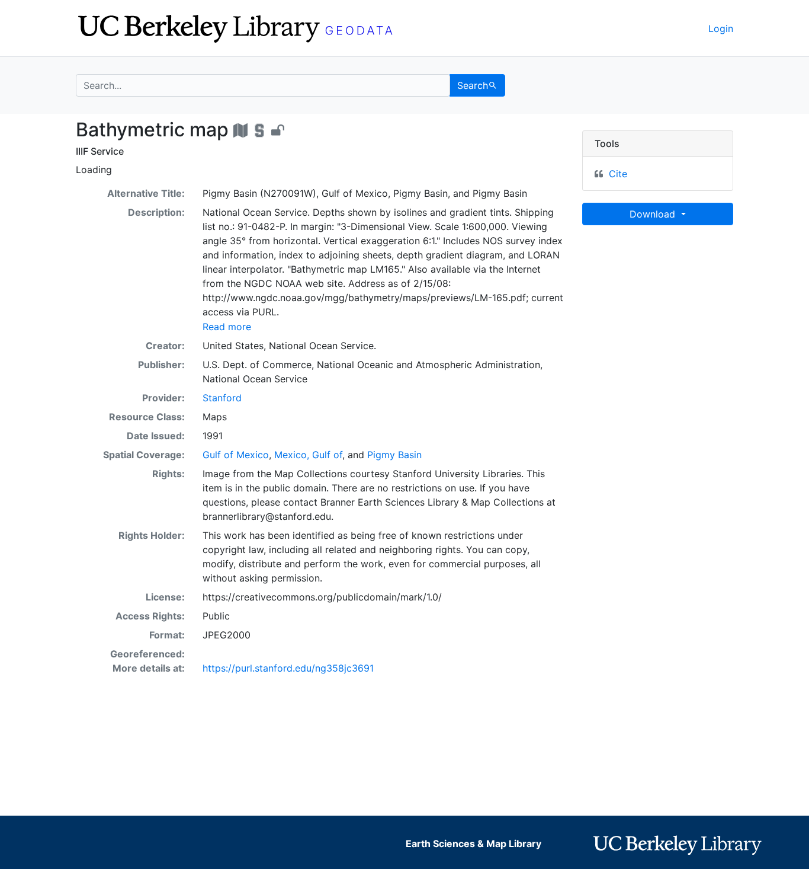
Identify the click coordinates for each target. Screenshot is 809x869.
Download (654, 214)
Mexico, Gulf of (308, 455)
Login (720, 28)
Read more (227, 327)
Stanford (222, 398)
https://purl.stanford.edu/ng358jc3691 (288, 668)
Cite (618, 174)
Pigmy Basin (394, 455)
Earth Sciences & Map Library (473, 843)
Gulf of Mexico (236, 455)
